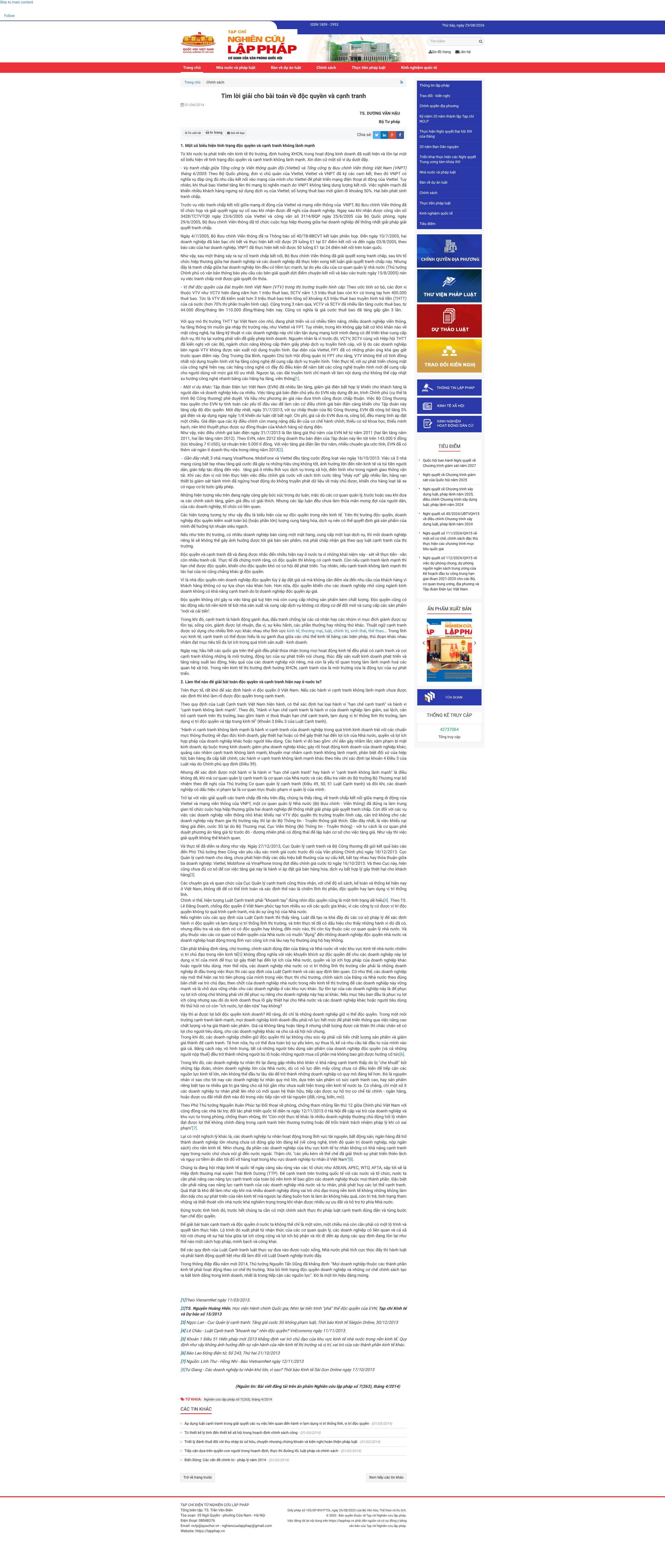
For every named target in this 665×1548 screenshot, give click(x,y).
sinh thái (359, 630)
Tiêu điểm (428, 224)
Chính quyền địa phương (439, 106)
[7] (194, 1128)
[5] (240, 954)
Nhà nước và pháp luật (235, 67)
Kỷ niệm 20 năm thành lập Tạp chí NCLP (447, 119)
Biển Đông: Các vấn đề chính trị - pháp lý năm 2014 (225, 1460)
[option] (449, 652)
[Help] (4, 9)
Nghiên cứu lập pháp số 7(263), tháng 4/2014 (238, 1400)
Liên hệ (465, 52)
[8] (350, 1159)
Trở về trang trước (197, 1477)
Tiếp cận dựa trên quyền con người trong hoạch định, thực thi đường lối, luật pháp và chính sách (261, 1451)
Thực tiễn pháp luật (368, 67)
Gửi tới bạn (237, 133)
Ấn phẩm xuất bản (449, 609)
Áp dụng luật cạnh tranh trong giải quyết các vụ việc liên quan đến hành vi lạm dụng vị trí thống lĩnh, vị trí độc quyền (276, 1424)
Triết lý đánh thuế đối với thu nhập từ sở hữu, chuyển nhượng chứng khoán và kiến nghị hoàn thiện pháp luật (270, 1442)
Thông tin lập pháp (435, 85)
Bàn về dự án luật (286, 67)
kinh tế (293, 630)
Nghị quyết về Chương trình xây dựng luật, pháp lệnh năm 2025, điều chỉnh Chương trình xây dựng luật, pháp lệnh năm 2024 (450, 497)
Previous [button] (423, 643)
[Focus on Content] (19, 17)
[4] (386, 900)
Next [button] (475, 643)
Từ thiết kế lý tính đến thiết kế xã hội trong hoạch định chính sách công (241, 1433)
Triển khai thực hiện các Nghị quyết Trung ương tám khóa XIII (448, 159)
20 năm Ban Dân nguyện (439, 147)
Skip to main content (16, 2)
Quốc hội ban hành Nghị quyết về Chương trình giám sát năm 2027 (449, 463)
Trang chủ (192, 67)
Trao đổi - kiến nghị (435, 96)
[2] (280, 449)
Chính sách (326, 67)
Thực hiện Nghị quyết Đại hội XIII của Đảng (446, 134)
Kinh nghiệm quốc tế (419, 67)
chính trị (341, 630)
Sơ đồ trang (441, 52)
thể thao (376, 630)
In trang (216, 133)
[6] (402, 1054)
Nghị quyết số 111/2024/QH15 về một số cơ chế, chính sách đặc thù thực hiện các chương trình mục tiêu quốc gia (450, 541)
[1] (297, 378)
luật (328, 630)
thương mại (312, 630)
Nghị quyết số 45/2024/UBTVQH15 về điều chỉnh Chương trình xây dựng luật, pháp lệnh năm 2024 (451, 519)
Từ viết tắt (194, 133)
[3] (192, 874)
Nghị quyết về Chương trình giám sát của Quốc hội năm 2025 (449, 477)
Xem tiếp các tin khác (386, 1477)
